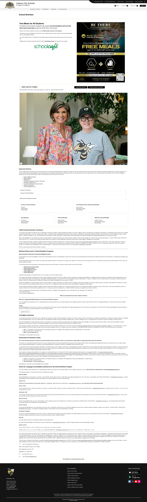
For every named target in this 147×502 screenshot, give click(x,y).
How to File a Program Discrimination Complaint (86, 241)
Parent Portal (120, 1)
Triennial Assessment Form (29, 186)
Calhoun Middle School (72, 480)
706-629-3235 (11, 487)
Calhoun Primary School (72, 475)
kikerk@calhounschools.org (117, 377)
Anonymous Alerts (98, 1)
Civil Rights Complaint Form (30, 182)
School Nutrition (63, 9)
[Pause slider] (21, 164)
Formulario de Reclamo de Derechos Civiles (33, 183)
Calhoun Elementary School (73, 478)
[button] (73, 158)
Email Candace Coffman (99, 221)
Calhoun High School (72, 482)
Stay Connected (138, 1)
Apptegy (76, 500)
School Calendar (129, 1)
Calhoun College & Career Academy (75, 487)
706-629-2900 (13, 486)
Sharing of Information (29, 185)
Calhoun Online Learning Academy (74, 484)
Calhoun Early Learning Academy (74, 473)
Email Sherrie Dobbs (80, 208)
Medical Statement (28, 178)
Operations (53, 9)
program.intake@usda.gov (32, 332)
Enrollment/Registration (110, 1)
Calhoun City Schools (35, 9)
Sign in (143, 5)
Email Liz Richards (25, 221)
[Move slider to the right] (126, 129)
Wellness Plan (27, 179)
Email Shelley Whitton (62, 221)
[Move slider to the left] (20, 129)
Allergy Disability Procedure (30, 176)
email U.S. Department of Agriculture (83, 244)
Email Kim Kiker (24, 208)
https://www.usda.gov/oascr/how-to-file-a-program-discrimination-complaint (94, 325)
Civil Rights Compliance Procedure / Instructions (34, 181)
